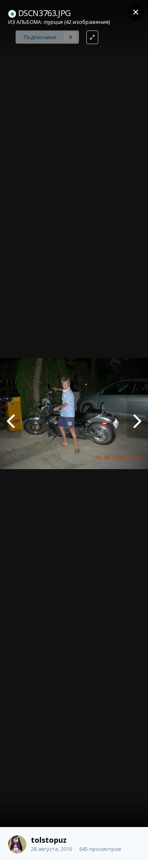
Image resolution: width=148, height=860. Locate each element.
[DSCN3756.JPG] (137, 419)
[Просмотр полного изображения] (92, 37)
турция (53, 22)
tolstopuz (49, 840)
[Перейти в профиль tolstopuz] (17, 844)
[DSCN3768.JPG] (10, 419)
